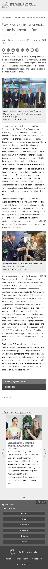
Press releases (11, 387)
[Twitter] (18, 50)
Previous (3, 453)
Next (45, 453)
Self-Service (24, 536)
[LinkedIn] (8, 50)
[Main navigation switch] (43, 6)
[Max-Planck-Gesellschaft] (14, 552)
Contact (24, 513)
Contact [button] (6, 397)
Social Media (8, 508)
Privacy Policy (22, 559)
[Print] (37, 50)
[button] (44, 106)
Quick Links (8, 504)
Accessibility (37, 559)
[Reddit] (13, 50)
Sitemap (24, 542)
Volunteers (24, 530)
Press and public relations (16, 381)
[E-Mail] (32, 50)
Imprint (8, 559)
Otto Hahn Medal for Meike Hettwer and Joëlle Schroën (21, 444)
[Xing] (27, 50)
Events (24, 519)
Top (43, 502)
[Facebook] (3, 50)
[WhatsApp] (22, 50)
